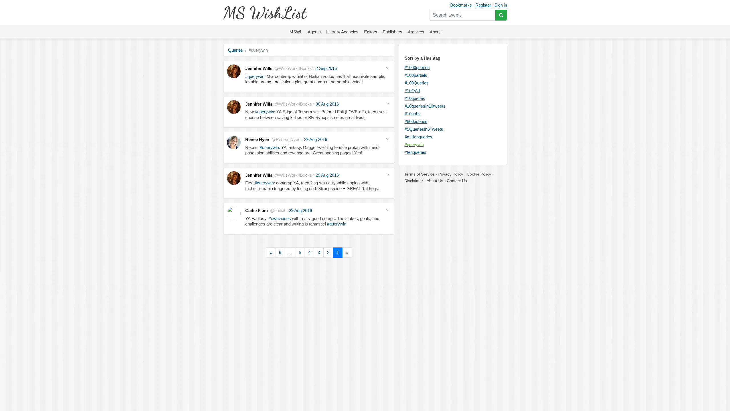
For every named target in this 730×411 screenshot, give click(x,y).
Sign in (500, 5)
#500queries (416, 121)
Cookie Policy (479, 174)
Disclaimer (413, 180)
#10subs (413, 113)
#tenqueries (415, 152)
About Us (435, 180)
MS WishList (264, 13)
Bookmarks (461, 5)
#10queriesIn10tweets (425, 106)
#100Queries (417, 82)
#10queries (415, 98)
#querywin (254, 76)
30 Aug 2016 (327, 104)
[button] (388, 68)
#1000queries (417, 67)
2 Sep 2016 (326, 68)
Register (483, 5)
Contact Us (457, 180)
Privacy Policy (450, 174)
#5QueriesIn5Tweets (424, 129)
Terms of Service (419, 174)
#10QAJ (412, 90)
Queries (235, 50)
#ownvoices (280, 218)
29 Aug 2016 (315, 139)
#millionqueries (418, 136)
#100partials (416, 75)
